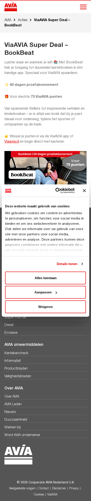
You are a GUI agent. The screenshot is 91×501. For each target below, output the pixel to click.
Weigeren (45, 306)
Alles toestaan (46, 278)
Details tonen (67, 264)
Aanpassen (43, 292)
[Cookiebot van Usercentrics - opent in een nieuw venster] (56, 190)
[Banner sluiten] (84, 190)
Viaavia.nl (11, 141)
